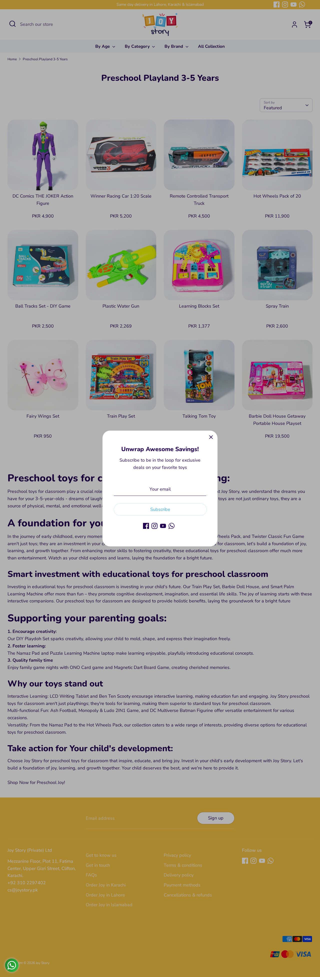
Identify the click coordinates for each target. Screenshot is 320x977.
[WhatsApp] (171, 526)
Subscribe (160, 509)
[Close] (211, 437)
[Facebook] (146, 526)
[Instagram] (155, 526)
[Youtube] (163, 526)
